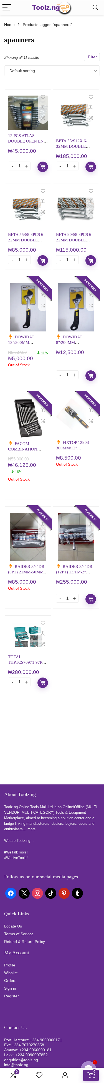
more (31, 829)
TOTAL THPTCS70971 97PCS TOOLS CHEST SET (27, 662)
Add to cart (42, 167)
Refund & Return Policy (24, 941)
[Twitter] (24, 892)
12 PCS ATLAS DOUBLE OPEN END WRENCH (27, 141)
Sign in (10, 988)
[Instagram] (37, 892)
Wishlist (10, 973)
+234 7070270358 (28, 1045)
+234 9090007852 (32, 1055)
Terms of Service (19, 934)
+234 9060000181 (35, 1050)
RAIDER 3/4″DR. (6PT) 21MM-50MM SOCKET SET (26, 572)
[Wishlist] (39, 1075)
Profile (9, 965)
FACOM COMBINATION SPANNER (22, 449)
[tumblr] (77, 892)
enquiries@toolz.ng (21, 1060)
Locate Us (13, 926)
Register (11, 996)
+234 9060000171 (46, 1040)
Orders (10, 980)
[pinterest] (64, 892)
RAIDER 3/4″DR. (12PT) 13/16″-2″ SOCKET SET (74, 572)
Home (9, 24)
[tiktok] (50, 892)
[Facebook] (10, 892)
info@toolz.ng (16, 1065)
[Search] (95, 7)
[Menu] (6, 7)
